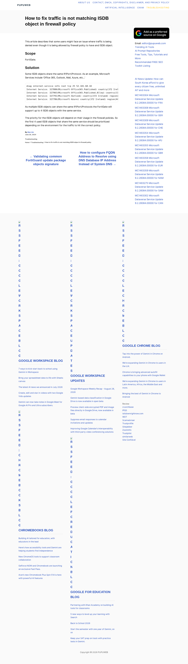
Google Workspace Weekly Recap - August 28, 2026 (92, 390)
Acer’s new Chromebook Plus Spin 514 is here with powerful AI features (40, 576)
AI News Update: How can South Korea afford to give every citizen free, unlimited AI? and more (150, 85)
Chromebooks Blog (36, 530)
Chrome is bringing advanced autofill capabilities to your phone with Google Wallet (143, 374)
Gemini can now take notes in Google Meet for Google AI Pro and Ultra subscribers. (40, 404)
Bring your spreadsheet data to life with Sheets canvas (41, 379)
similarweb (127, 436)
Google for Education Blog (90, 594)
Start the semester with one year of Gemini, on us (92, 631)
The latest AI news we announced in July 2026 (41, 387)
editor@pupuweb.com (154, 43)
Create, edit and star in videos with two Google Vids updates (41, 394)
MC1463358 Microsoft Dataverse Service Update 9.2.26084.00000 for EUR (149, 162)
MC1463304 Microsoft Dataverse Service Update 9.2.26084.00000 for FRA (149, 99)
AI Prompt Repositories (147, 50)
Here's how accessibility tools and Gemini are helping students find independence (40, 549)
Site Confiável (129, 440)
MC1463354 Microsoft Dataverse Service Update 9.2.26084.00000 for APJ (149, 137)
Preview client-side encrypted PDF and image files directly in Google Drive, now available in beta (92, 410)
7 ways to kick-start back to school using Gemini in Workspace (38, 370)
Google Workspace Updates (87, 378)
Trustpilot (126, 433)
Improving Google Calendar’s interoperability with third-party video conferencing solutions (91, 430)
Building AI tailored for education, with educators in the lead (37, 540)
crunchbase (128, 407)
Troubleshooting (31, 139)
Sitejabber (127, 427)
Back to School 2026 (80, 623)
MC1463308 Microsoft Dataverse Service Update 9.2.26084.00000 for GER (149, 111)
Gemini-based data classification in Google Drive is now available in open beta (90, 399)
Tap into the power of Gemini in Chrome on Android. (142, 355)
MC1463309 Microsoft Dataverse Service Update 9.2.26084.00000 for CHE (149, 124)
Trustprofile (127, 423)
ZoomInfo (126, 430)
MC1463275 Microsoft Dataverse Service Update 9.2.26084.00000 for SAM (149, 187)
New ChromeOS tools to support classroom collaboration (39, 558)
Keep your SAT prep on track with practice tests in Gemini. (90, 640)
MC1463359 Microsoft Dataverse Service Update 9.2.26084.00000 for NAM (149, 174)
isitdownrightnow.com (132, 413)
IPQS (124, 410)
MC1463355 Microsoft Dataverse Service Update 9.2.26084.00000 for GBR (149, 149)
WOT (124, 417)
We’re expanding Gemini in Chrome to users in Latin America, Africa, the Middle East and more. (144, 384)
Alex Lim (30, 132)
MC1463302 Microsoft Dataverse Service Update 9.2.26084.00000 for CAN (149, 199)
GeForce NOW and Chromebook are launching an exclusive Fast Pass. (40, 567)
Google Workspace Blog (41, 360)
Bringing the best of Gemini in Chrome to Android (141, 395)
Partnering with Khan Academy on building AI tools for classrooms (91, 607)
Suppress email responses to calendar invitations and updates (88, 421)
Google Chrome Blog (141, 345)
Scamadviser (128, 420)
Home (27, 142)
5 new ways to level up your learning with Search (90, 616)
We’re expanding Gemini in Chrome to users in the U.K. (144, 364)
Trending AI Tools (144, 47)
